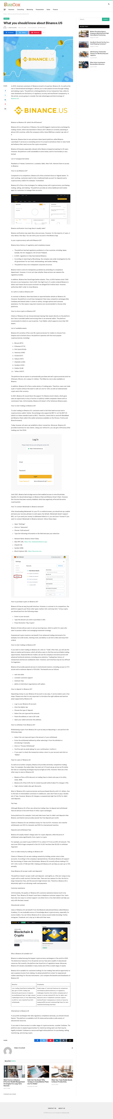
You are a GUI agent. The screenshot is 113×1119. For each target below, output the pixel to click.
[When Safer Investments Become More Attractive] (84, 64)
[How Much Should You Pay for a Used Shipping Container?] (84, 44)
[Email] (5, 108)
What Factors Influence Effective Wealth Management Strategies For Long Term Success (14, 1083)
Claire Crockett (13, 27)
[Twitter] (5, 95)
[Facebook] (5, 90)
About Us (61, 1108)
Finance (55, 9)
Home (5, 14)
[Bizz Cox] (12, 4)
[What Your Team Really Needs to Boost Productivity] (62, 1071)
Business (11, 9)
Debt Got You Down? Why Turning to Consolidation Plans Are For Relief (38, 1082)
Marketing (30, 9)
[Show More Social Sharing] (43, 32)
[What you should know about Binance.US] (38, 59)
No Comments (33, 27)
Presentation (40, 9)
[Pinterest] (5, 104)
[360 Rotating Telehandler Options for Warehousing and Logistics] (84, 54)
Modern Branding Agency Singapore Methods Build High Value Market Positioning (99, 33)
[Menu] (5, 9)
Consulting (20, 9)
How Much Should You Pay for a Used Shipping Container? (99, 43)
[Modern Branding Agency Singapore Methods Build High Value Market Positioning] (84, 33)
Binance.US (15, 98)
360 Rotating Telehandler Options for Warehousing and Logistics (99, 53)
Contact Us (52, 1108)
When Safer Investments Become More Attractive (97, 63)
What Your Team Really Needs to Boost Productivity (61, 1081)
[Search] (108, 4)
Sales (48, 9)
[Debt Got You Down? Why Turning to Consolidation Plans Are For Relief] (38, 1071)
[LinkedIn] (5, 99)
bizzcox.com (65, 1112)
